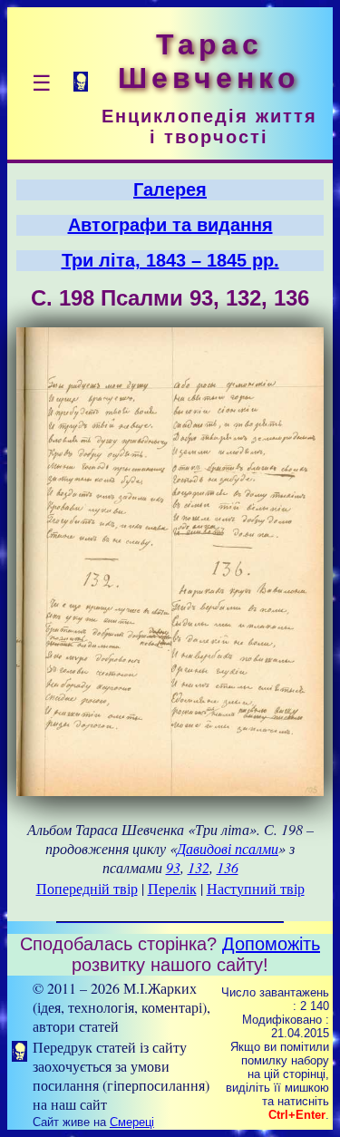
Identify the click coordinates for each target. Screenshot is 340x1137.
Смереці (132, 1122)
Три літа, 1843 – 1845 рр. (170, 260)
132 (198, 867)
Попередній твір (87, 888)
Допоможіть (271, 944)
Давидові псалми (227, 848)
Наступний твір (256, 888)
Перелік (172, 888)
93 (173, 867)
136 (227, 867)
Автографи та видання (170, 225)
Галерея (170, 189)
